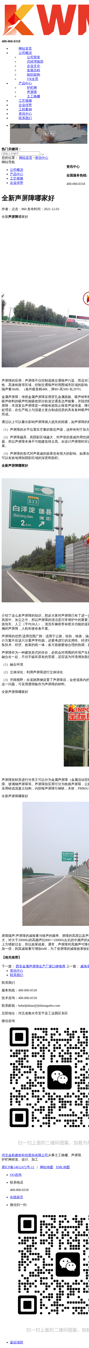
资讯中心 (25, 113)
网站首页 (25, 48)
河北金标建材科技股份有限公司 (25, 1155)
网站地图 (46, 1167)
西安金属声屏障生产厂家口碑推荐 (40, 966)
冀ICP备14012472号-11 (18, 1167)
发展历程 (33, 70)
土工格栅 (33, 96)
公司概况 (25, 53)
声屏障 (32, 92)
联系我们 (25, 118)
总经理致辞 (35, 61)
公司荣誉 (33, 57)
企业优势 (25, 105)
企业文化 (33, 66)
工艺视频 (25, 100)
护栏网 (32, 87)
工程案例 (25, 109)
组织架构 (33, 74)
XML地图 (63, 1167)
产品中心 (25, 83)
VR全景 (32, 79)
